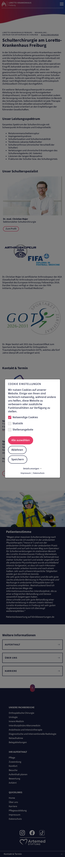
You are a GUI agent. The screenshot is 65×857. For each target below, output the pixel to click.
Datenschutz (38, 473)
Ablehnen (17, 450)
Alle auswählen (20, 440)
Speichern (17, 459)
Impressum (26, 473)
